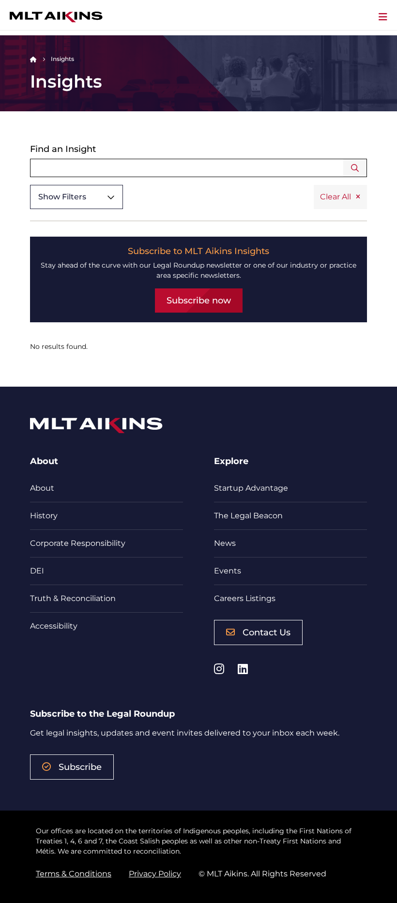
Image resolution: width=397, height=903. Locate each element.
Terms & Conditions (73, 873)
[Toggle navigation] (383, 17)
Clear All (335, 196)
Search (355, 168)
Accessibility (53, 626)
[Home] (33, 58)
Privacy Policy (155, 873)
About (42, 488)
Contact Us (266, 632)
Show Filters (62, 196)
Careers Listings (244, 598)
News (225, 543)
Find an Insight (63, 149)
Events (227, 570)
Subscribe (80, 767)
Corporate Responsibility (77, 543)
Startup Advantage (251, 488)
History (44, 515)
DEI (37, 570)
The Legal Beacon (248, 515)
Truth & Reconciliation (73, 598)
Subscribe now (199, 300)
